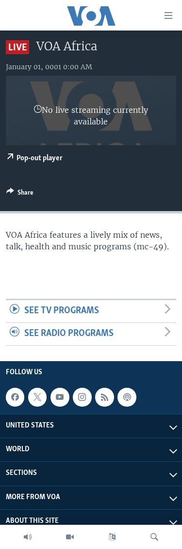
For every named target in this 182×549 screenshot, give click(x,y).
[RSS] (104, 397)
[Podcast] (126, 397)
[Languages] (112, 537)
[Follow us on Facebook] (15, 397)
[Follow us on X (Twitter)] (37, 397)
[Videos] (69, 537)
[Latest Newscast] (27, 537)
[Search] (154, 537)
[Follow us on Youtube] (59, 397)
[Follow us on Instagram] (82, 397)
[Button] (19, 194)
